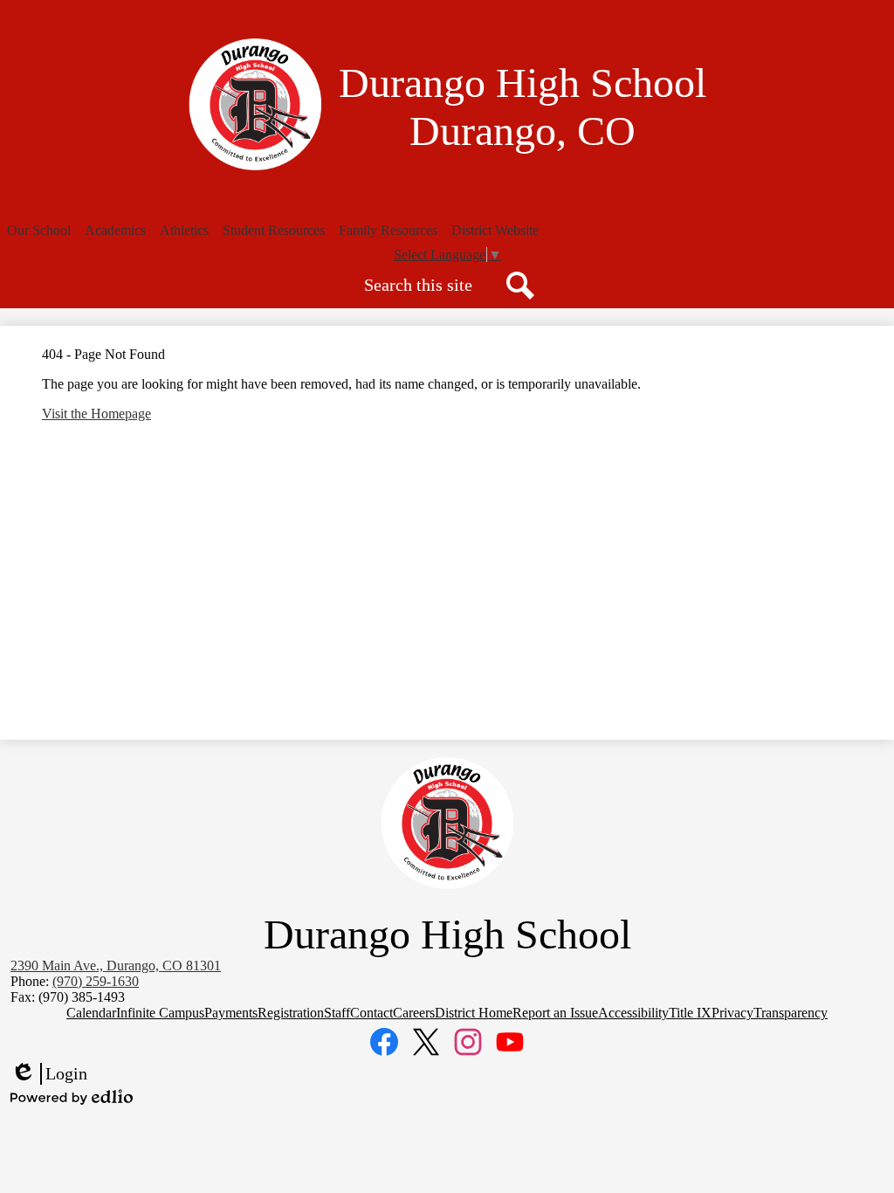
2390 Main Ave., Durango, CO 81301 (115, 965)
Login (48, 1074)
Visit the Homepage (96, 413)
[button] (39, 230)
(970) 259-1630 (95, 981)
